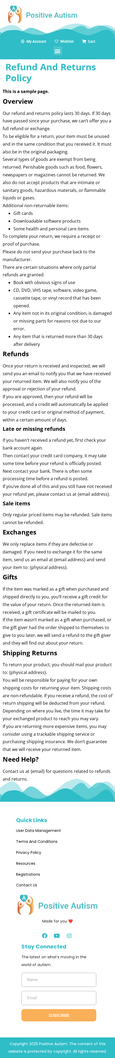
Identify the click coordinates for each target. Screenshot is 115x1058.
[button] (57, 50)
